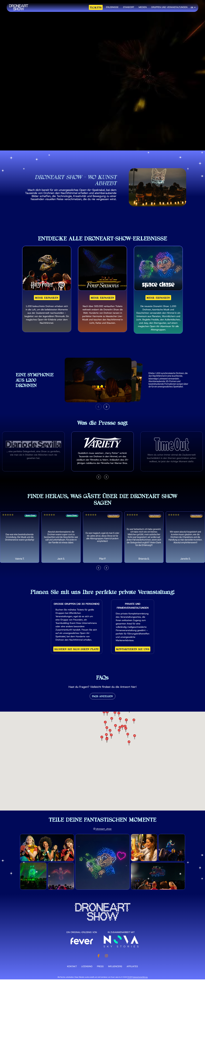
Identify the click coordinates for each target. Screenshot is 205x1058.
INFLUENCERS (115, 966)
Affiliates (132, 966)
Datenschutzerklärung (140, 977)
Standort (128, 7)
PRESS (100, 966)
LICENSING (86, 966)
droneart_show (103, 828)
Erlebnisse (112, 7)
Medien (143, 7)
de (192, 7)
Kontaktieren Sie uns (132, 649)
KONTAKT (72, 966)
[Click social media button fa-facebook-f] (98, 956)
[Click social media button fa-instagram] (106, 956)
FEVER (129, 977)
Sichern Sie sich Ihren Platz (76, 649)
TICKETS (96, 7)
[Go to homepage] (18, 7)
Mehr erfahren (46, 297)
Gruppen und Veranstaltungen (169, 7)
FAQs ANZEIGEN (102, 696)
